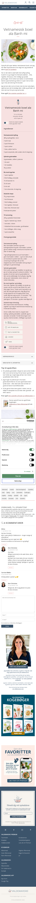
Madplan (14, 7)
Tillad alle (18, 476)
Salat (3, 492)
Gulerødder (19, 492)
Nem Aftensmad (6, 855)
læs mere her (22, 822)
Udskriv (10, 337)
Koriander (11, 498)
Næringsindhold (8, 356)
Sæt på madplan (13, 327)
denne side (13, 516)
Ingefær (4, 495)
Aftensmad (4, 489)
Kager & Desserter (24, 853)
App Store (4, 879)
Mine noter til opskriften (11, 363)
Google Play (4, 881)
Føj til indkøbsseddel (12, 322)
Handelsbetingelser (24, 840)
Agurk (25, 495)
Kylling (8, 492)
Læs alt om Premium (25, 843)
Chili (17, 498)
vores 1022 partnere (11, 429)
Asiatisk (12, 489)
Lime (13, 492)
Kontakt (3, 871)
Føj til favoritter (13, 332)
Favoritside (4, 838)
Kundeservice (23, 838)
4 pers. (19, 118)
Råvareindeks (5, 866)
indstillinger (5, 440)
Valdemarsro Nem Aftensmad (18, 404)
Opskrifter (5, 7)
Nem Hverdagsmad (21, 489)
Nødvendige (18, 481)
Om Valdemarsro (6, 868)
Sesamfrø (22, 498)
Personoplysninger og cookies (18, 896)
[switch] (31, 454)
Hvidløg (10, 495)
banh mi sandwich (10, 69)
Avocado (4, 498)
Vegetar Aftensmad (24, 850)
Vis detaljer (27, 471)
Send (10, 342)
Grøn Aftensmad (6, 853)
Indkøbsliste (23, 7)
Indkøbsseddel (5, 843)
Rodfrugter (27, 492)
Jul (19, 855)
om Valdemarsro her (18, 689)
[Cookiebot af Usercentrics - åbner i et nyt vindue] (26, 421)
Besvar (4, 544)
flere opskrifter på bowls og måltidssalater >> (21, 396)
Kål (21, 495)
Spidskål (16, 495)
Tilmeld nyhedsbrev (18, 816)
